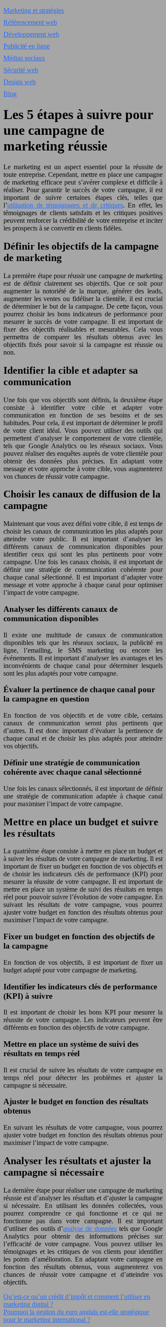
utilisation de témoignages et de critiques (65, 205)
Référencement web (30, 22)
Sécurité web (20, 70)
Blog (10, 93)
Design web (19, 81)
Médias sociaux (24, 58)
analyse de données (90, 1228)
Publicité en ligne (26, 46)
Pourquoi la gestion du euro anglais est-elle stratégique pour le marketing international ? (76, 1315)
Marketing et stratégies (33, 10)
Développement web (31, 34)
